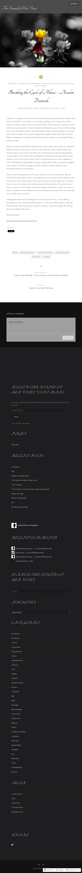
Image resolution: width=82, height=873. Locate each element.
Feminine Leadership (45, 252)
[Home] (43, 865)
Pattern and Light (17, 494)
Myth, (13, 701)
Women (44, 86)
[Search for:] (41, 591)
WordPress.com (17, 812)
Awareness (12, 83)
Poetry (13, 727)
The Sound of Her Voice (19, 8)
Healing (45, 83)
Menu (75, 4)
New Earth (36, 257)
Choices (14, 643)
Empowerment (35, 83)
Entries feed (15, 803)
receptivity (15, 736)
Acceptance (15, 634)
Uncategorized (16, 767)
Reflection (15, 741)
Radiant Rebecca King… (24, 549)
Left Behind (15, 467)
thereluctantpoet (22, 561)
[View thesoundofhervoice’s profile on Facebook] (12, 845)
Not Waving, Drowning (19, 507)
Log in (13, 798)
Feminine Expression (27, 252)
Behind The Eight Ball (18, 498)
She (12, 502)
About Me (14, 445)
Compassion (23, 83)
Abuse (15, 252)
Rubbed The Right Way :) (20, 476)
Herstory (14, 678)
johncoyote (20, 553)
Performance (16, 714)
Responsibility (16, 745)
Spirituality (15, 758)
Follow (16, 417)
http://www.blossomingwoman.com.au (22, 221)
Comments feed (17, 807)
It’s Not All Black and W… (44, 549)
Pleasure (14, 723)
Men (13, 696)
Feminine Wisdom (62, 252)
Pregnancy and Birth (18, 732)
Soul (13, 754)
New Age (14, 705)
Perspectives (15, 718)
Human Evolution (17, 683)
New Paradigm (55, 83)
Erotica (13, 656)
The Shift (46, 257)
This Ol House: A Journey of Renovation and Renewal (30, 489)
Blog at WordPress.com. (41, 868)
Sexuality (14, 749)
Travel (13, 763)
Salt (12, 471)
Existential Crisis (17, 660)
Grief (13, 669)
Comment (68, 337)
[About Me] (39, 865)
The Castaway (16, 485)
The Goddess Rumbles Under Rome (24, 480)
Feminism (14, 665)
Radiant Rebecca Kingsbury (38, 108)
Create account (16, 794)
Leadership (15, 692)
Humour (14, 687)
